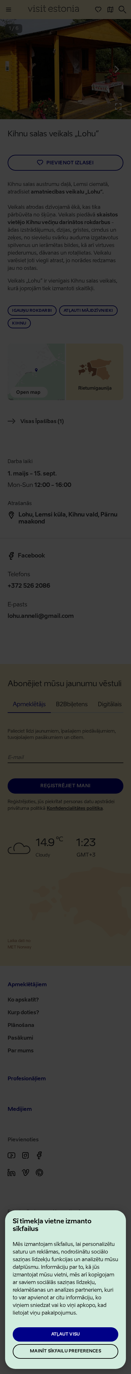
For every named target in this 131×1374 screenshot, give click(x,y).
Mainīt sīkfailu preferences (65, 1351)
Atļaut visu (65, 1334)
